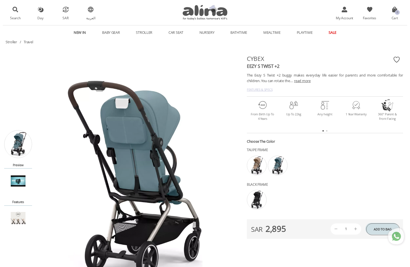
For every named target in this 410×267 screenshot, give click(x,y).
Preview (18, 165)
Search (15, 18)
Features (18, 202)
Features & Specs (259, 89)
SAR (65, 18)
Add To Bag (382, 229)
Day (40, 18)
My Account (344, 18)
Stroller (11, 41)
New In (80, 32)
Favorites (369, 18)
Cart (395, 18)
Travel (28, 41)
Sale (332, 32)
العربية (90, 18)
